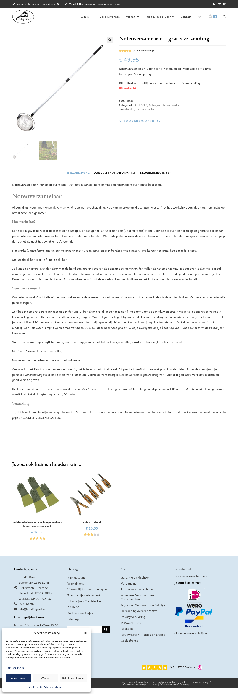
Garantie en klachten (135, 577)
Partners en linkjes (80, 612)
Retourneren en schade (137, 589)
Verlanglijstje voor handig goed (88, 589)
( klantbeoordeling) (143, 50)
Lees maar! (19, 332)
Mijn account (76, 577)
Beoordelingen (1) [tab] (155, 172)
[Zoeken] (106, 629)
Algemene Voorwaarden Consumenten (137, 597)
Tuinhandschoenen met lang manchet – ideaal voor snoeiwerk (37, 524)
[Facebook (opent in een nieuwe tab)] (214, 4)
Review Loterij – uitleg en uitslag (143, 634)
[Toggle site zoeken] (224, 16)
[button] (85, 633)
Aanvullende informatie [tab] (115, 172)
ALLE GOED (141, 105)
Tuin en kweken (171, 105)
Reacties (127, 628)
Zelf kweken (148, 109)
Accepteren (18, 678)
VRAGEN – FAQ (131, 622)
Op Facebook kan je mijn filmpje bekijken (39, 259)
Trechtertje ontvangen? (83, 595)
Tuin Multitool (92, 522)
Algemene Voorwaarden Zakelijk (143, 604)
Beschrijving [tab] (78, 172)
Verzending (128, 583)
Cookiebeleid (35, 687)
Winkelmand (75, 583)
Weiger (45, 678)
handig (130, 109)
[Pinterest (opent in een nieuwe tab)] (219, 4)
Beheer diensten (15, 668)
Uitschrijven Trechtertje (84, 601)
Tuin (137, 109)
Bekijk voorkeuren (73, 678)
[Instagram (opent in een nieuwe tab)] (224, 4)
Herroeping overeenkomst (139, 610)
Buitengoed (155, 105)
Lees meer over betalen (190, 575)
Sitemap (73, 618)
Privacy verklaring (53, 687)
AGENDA (73, 607)
